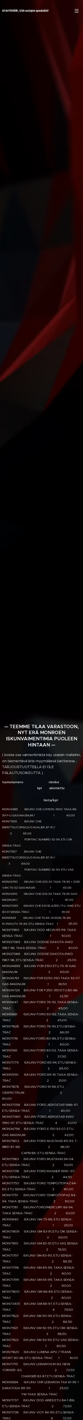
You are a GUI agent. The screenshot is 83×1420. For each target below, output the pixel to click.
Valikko (76, 10)
